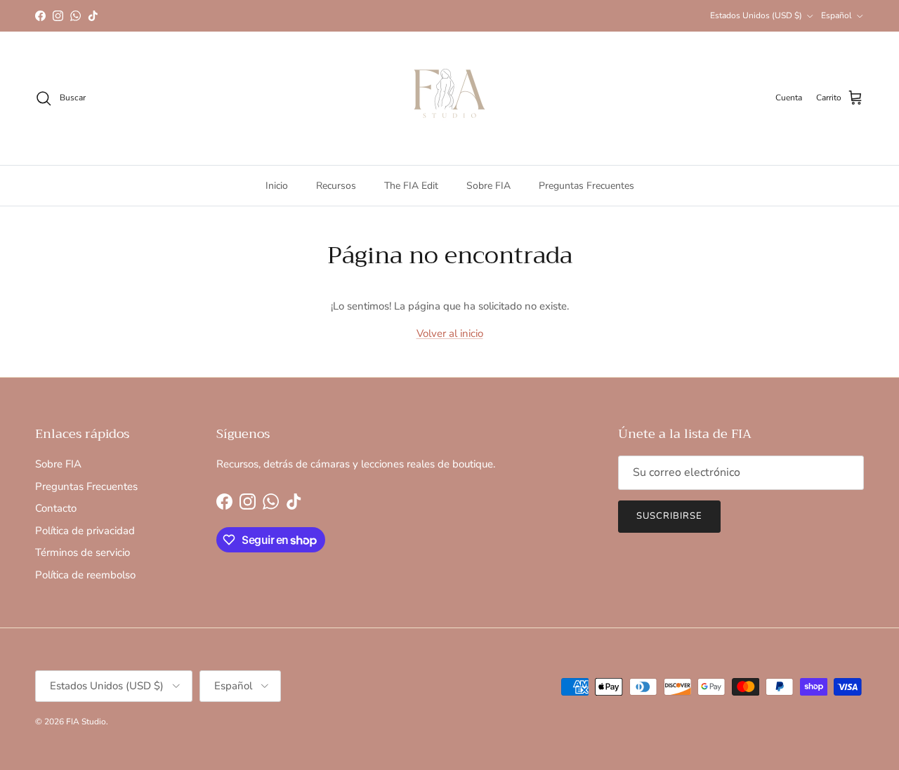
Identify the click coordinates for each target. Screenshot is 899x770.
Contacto (56, 508)
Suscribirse (669, 516)
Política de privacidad (85, 531)
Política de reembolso (85, 575)
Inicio (276, 185)
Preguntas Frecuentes (586, 185)
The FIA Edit (411, 185)
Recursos (336, 185)
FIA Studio (86, 721)
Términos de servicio (82, 552)
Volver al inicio (449, 333)
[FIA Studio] (449, 98)
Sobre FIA (488, 185)
